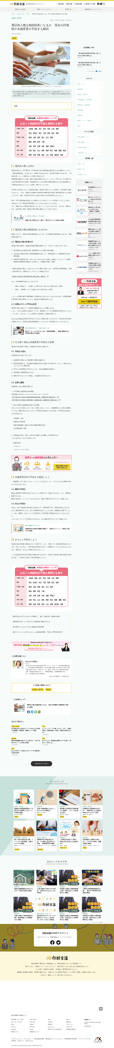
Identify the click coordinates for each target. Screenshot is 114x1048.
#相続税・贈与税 (37, 689)
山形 (53, 128)
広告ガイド (21, 1040)
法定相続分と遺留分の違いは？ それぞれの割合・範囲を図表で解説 (92, 841)
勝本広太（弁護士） (42, 812)
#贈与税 (84, 816)
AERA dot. (32, 1027)
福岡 (30, 155)
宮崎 (51, 155)
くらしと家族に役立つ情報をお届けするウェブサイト (94, 255)
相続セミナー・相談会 (84, 120)
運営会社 (13, 1040)
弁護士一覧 (80, 164)
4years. (68, 1019)
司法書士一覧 (81, 174)
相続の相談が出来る (62, 466)
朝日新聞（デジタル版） (17, 1019)
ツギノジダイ (69, 1024)
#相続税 (48, 689)
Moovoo (13, 1027)
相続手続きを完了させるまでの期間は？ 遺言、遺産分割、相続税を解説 (36, 616)
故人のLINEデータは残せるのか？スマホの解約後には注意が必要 (25, 752)
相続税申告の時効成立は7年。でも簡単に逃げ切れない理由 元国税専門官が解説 (46, 841)
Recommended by (91, 71)
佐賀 (34, 155)
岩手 (40, 128)
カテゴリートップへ (41, 763)
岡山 (34, 150)
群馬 (57, 133)
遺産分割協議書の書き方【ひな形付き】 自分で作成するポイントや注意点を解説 (25, 741)
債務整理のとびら (34, 1031)
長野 (38, 137)
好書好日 (50, 1024)
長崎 (38, 155)
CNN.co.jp (32, 1022)
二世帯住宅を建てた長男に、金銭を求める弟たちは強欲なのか (69, 841)
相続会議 (68, 1022)
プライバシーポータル (84, 1039)
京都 (38, 146)
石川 (47, 137)
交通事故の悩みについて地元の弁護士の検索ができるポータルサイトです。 (94, 266)
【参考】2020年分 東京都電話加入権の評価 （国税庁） (29, 276)
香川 (51, 150)
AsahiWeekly (87, 1026)
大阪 (30, 146)
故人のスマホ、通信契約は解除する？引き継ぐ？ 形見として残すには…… (56, 741)
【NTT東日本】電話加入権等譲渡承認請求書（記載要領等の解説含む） (34, 397)
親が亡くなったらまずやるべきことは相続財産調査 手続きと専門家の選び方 (38, 632)
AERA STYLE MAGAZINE (55, 1029)
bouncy (31, 1029)
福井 (51, 137)
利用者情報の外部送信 (70, 1039)
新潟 (30, 137)
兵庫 (34, 146)
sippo (49, 1019)
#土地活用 (17, 849)
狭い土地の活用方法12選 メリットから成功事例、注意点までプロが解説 (23, 841)
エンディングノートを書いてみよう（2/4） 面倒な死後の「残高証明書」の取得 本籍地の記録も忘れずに (56, 730)
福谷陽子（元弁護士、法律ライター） (92, 845)
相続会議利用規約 (39, 1039)
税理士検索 (69, 4)
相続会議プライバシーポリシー (54, 1039)
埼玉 (40, 133)
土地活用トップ (82, 153)
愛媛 (60, 150)
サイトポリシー (28, 1039)
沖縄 (61, 155)
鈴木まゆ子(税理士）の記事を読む (59, 676)
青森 (35, 128)
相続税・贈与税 (16, 18)
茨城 (48, 133)
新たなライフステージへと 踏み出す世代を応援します (94, 199)
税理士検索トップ (83, 142)
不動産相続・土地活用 (84, 99)
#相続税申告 (40, 849)
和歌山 (52, 146)
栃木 (53, 133)
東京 (30, 133)
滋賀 (47, 146)
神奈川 (35, 133)
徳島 (55, 150)
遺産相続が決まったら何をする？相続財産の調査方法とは (31, 621)
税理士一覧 (80, 169)
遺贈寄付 (80, 115)
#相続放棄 (39, 814)
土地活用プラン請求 (90, 4)
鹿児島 (56, 155)
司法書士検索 (78, 4)
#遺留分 (84, 847)
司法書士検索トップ (83, 147)
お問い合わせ (29, 1040)
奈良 (43, 146)
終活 (44, 726)
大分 (47, 155)
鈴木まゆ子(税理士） (16, 34)
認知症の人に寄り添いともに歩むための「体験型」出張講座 (94, 209)
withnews (13, 1029)
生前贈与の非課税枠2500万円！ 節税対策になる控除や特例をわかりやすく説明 (92, 810)
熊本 (43, 155)
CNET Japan (33, 1019)
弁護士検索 (61, 4)
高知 (64, 150)
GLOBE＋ (50, 1022)
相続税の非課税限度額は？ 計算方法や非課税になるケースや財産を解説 (23, 810)
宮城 (48, 128)
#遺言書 (62, 816)
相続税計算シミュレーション (93, 9)
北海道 (31, 128)
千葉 (44, 133)
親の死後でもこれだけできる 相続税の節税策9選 (28, 627)
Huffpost (32, 1024)
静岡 (34, 142)
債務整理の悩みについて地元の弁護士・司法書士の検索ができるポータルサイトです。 (94, 244)
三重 (43, 142)
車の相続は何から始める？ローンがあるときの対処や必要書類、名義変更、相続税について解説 (25, 729)
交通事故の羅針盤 (70, 1029)
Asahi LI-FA (69, 1027)
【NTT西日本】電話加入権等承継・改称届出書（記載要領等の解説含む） (34, 400)
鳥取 (43, 150)
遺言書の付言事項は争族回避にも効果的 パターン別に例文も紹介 (69, 810)
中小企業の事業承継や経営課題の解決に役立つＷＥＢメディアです (94, 221)
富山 (43, 137)
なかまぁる (51, 1027)
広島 (30, 150)
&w (15, 1022)
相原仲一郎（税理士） (88, 814)
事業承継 (80, 110)
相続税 (14, 38)
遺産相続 (14, 738)
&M (12, 1022)
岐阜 (38, 142)
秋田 (44, 128)
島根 (47, 150)
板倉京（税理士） (64, 845)
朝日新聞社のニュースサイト (94, 188)
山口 (38, 150)
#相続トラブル (63, 847)
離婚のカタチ (14, 1031)
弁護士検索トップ (83, 137)
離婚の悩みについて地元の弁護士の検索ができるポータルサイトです (94, 232)
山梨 (34, 137)
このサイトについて (17, 1039)
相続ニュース (81, 84)
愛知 (30, 142)
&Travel (20, 1022)
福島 (57, 128)
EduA (12, 1024)
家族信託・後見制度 (83, 105)
